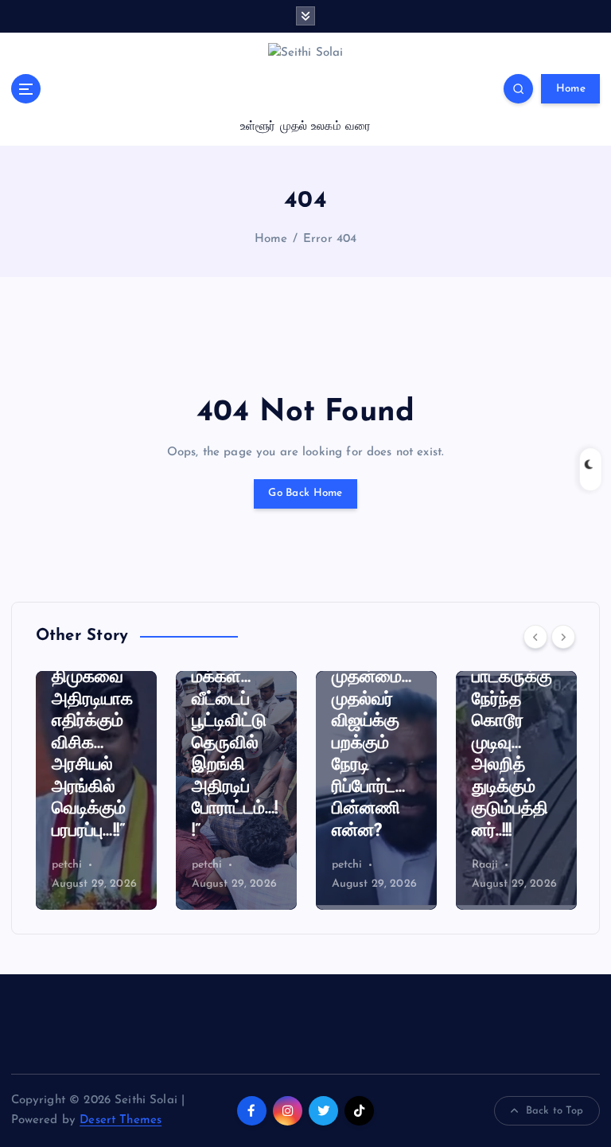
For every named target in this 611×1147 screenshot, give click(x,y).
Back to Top (555, 1111)
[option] (96, 790)
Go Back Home (305, 493)
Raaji (485, 865)
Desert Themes (121, 1120)
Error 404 (329, 239)
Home (571, 89)
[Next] (563, 637)
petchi (67, 865)
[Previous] (535, 637)
